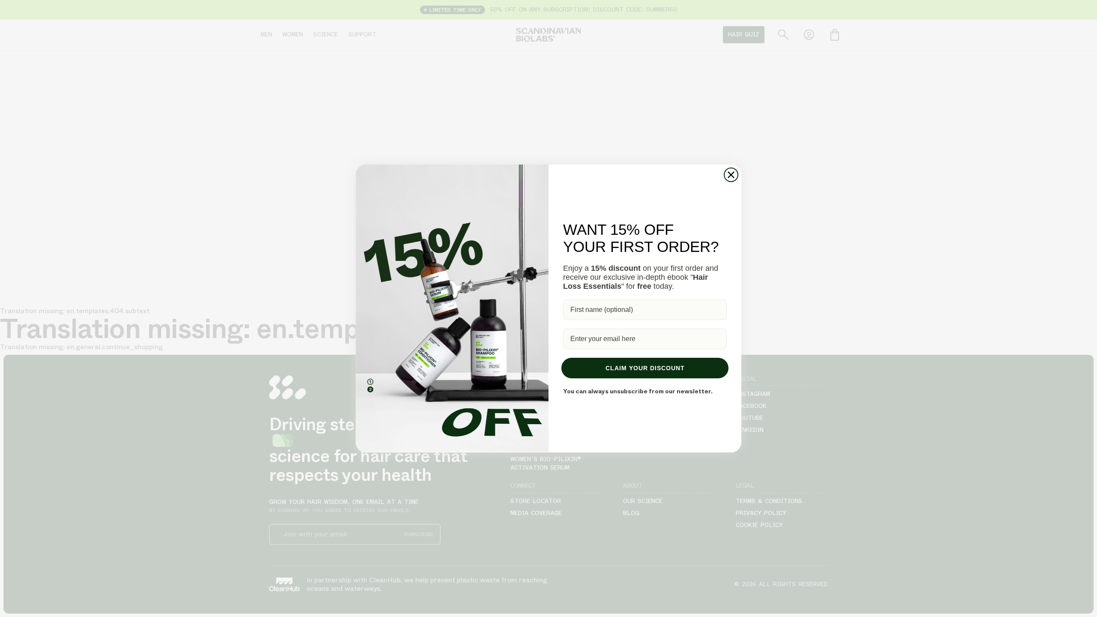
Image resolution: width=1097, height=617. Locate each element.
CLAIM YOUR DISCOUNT (645, 368)
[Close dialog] (731, 175)
